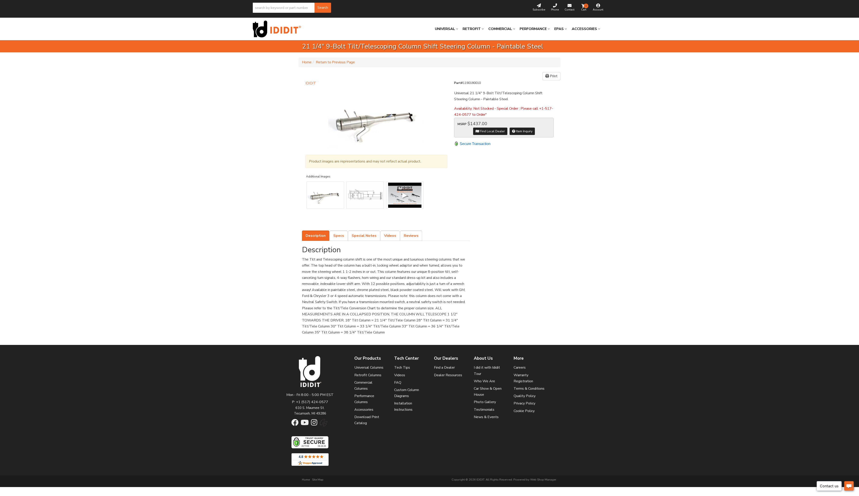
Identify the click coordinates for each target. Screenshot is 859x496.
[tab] (315, 236)
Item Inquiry (523, 131)
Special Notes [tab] (364, 235)
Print (553, 76)
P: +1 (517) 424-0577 (310, 402)
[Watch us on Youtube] (305, 423)
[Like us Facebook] (294, 423)
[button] (292, 8)
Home (307, 62)
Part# (458, 83)
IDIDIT (310, 83)
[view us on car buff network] (323, 424)
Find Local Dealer (492, 131)
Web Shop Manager (543, 480)
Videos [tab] (390, 235)
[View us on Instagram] (314, 423)
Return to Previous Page (335, 62)
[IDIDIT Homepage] (278, 29)
